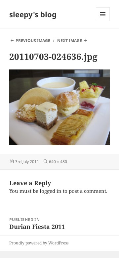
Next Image (69, 40)
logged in (50, 191)
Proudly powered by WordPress (38, 243)
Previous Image (33, 40)
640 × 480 (58, 161)
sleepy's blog (33, 14)
